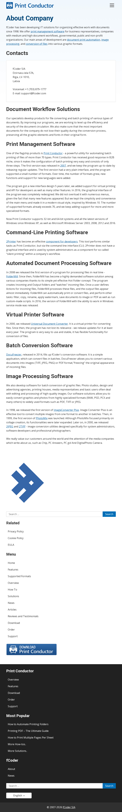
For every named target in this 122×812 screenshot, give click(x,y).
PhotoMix (41, 418)
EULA (11, 545)
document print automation (83, 39)
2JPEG (9, 426)
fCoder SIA (69, 807)
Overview (13, 583)
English (18, 795)
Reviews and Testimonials (23, 616)
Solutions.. (21, 751)
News (11, 603)
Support (13, 636)
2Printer (11, 241)
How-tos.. (20, 744)
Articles (12, 609)
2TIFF (22, 426)
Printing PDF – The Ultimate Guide (28, 731)
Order (11, 629)
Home (11, 563)
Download (14, 623)
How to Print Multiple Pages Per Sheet (31, 737)
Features (13, 569)
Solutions (13, 596)
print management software (47, 31)
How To (12, 589)
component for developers (62, 241)
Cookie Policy (16, 538)
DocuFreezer (13, 354)
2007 (63, 165)
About (11, 769)
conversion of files (36, 44)
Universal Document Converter (49, 323)
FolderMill (12, 276)
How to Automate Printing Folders (28, 724)
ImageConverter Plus (66, 410)
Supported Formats (19, 576)
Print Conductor (53, 153)
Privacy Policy (16, 531)
